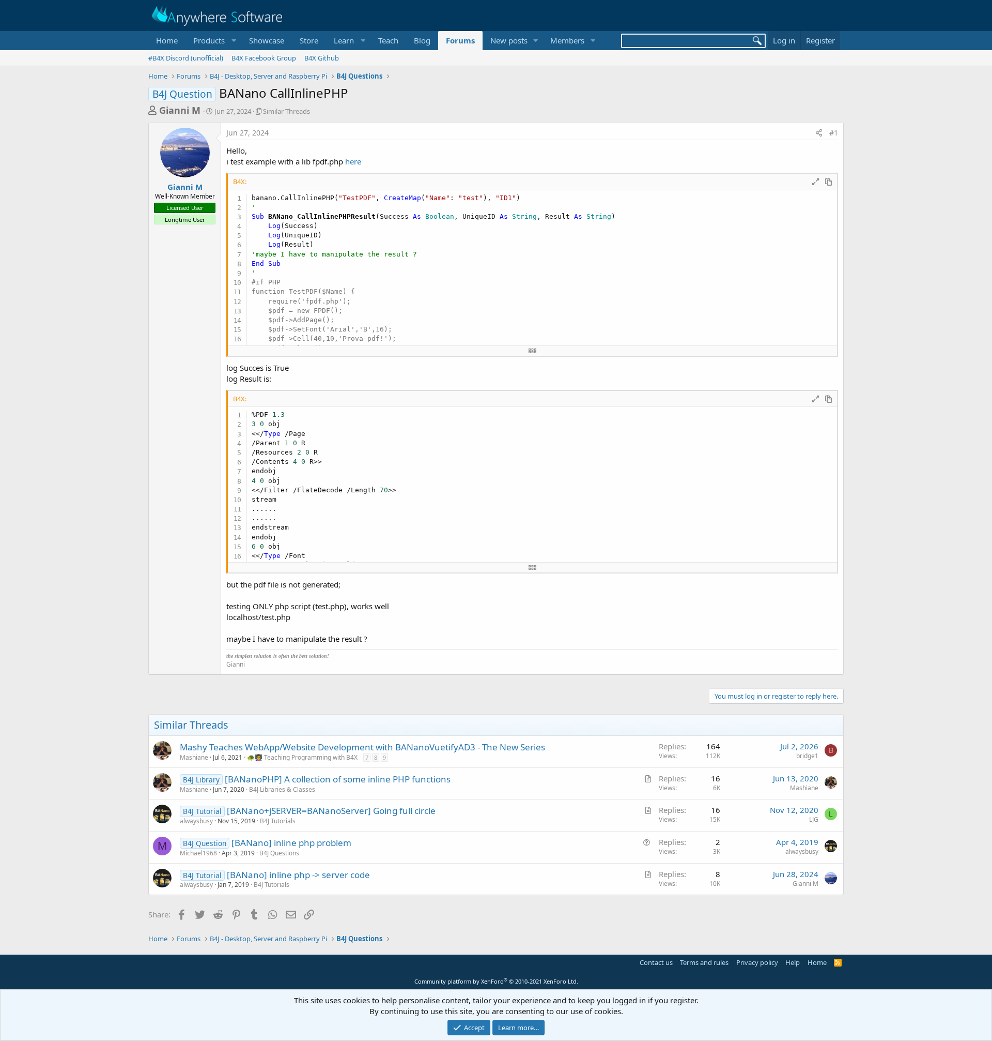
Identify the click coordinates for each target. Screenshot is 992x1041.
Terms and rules (704, 962)
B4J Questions (279, 853)
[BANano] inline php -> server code (298, 875)
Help (792, 962)
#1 (833, 133)
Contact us (656, 962)
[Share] (819, 133)
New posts (509, 40)
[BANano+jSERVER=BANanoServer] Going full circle (331, 811)
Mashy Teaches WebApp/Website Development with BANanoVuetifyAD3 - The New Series (362, 747)
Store (309, 40)
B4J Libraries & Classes (282, 789)
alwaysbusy (196, 821)
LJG (813, 819)
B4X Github (321, 58)
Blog (422, 40)
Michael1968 (198, 853)
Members (567, 40)
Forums (460, 40)
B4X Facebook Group (263, 58)
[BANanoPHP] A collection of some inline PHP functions (338, 779)
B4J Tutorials (278, 821)
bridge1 (807, 755)
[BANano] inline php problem (291, 843)
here (353, 161)
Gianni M (179, 110)
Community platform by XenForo (496, 981)
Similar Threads (286, 111)
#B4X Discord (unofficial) (185, 58)
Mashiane (194, 757)
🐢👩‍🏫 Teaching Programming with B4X (302, 757)
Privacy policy (757, 962)
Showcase (266, 40)
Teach (388, 40)
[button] (213, 40)
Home (167, 40)
